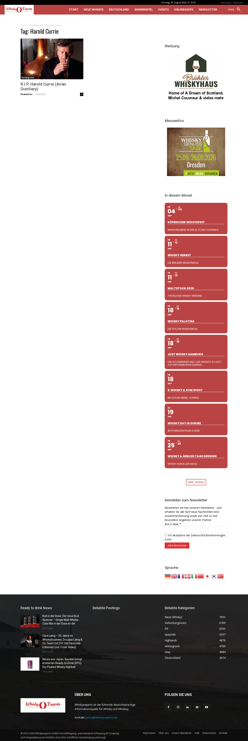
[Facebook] (168, 707)
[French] (181, 576)
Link (167, 539)
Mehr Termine (196, 482)
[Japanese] (207, 576)
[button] (235, 9)
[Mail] (197, 707)
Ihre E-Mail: (173, 524)
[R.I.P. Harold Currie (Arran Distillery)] (52, 59)
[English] (174, 576)
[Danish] (187, 576)
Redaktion (27, 94)
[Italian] (194, 576)
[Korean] (214, 576)
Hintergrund (28, 77)
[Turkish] (220, 576)
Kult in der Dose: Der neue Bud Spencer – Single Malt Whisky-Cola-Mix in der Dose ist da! (60, 619)
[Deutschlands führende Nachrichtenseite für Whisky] (31, 10)
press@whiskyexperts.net (101, 717)
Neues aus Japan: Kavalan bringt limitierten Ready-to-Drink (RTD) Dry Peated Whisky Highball (62, 663)
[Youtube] (206, 707)
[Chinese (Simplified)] (201, 576)
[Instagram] (178, 707)
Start (23, 25)
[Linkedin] (187, 707)
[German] (168, 576)
